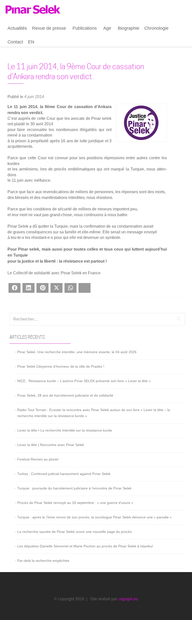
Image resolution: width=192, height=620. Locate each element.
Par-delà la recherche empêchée (43, 561)
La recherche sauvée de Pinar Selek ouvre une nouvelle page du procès (74, 532)
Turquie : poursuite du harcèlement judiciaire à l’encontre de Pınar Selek (74, 488)
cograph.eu (128, 599)
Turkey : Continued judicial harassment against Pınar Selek (63, 474)
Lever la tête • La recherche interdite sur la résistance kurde (64, 430)
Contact (15, 41)
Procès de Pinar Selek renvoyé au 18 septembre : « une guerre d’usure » (75, 503)
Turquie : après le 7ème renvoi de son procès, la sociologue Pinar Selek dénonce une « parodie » (94, 517)
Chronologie (156, 28)
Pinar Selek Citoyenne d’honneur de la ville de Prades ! (60, 366)
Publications (84, 28)
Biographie (128, 28)
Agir (107, 28)
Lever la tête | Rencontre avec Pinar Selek (50, 445)
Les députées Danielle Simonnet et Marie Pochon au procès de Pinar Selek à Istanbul (85, 546)
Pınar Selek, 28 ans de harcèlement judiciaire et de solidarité (65, 395)
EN (31, 41)
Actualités (17, 28)
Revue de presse (49, 28)
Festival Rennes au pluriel (37, 459)
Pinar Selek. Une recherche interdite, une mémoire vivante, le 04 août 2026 (76, 352)
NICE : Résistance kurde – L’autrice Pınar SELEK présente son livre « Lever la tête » (84, 381)
